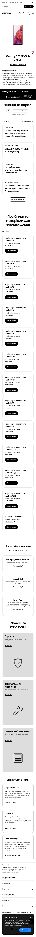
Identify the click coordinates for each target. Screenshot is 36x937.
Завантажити (11, 251)
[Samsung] (6, 13)
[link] (32, 52)
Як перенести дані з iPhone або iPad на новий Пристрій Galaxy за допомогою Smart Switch (17, 74)
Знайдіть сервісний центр (13, 855)
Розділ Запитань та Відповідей (21, 111)
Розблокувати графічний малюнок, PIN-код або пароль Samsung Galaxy (18, 78)
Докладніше (25, 925)
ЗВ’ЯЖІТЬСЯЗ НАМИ (28, 97)
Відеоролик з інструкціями (18, 114)
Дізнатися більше (10, 802)
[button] (18, 132)
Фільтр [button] (6, 121)
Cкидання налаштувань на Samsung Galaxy (16, 81)
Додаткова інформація (13, 97)
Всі (9, 111)
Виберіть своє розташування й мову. (12, 2)
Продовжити (28, 6)
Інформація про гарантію (18, 64)
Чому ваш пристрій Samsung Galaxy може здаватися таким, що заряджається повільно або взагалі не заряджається (17, 84)
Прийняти (25, 930)
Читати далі (17, 566)
